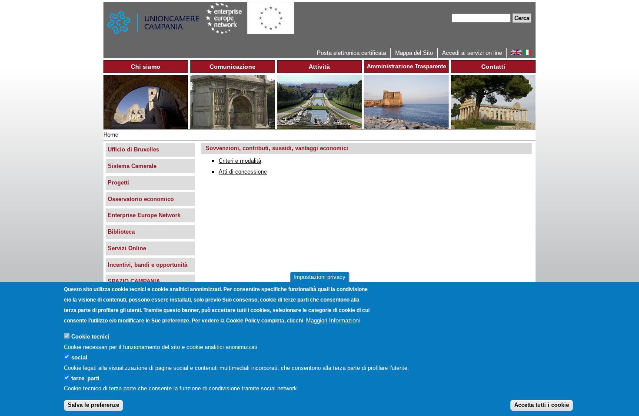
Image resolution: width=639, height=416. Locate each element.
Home (110, 134)
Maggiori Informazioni (333, 320)
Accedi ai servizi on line (472, 53)
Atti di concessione (243, 171)
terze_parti (85, 378)
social (79, 357)
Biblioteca (121, 231)
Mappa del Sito (414, 53)
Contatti (493, 66)
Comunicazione (233, 66)
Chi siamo (145, 66)
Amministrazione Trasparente (406, 66)
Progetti (118, 182)
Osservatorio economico (141, 199)
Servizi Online (127, 248)
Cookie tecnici (90, 336)
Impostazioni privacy (319, 277)
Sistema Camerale (132, 166)
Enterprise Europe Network (144, 215)
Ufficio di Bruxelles (133, 149)
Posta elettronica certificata (351, 53)
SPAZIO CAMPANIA (134, 281)
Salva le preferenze (93, 405)
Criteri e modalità (240, 161)
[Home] (154, 25)
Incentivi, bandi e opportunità (147, 265)
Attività (319, 66)
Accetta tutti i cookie (541, 405)
